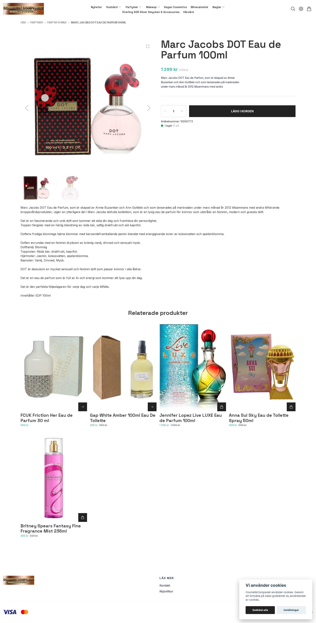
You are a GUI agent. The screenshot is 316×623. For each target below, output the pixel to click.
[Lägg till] (221, 406)
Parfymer (36, 22)
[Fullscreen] (147, 46)
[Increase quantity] (182, 111)
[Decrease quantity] (165, 111)
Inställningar (291, 610)
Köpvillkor (166, 591)
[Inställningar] (301, 8)
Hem (23, 22)
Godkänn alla (260, 610)
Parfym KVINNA (56, 22)
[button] (148, 107)
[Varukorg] (309, 8)
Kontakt (164, 585)
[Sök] (293, 8)
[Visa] (82, 406)
